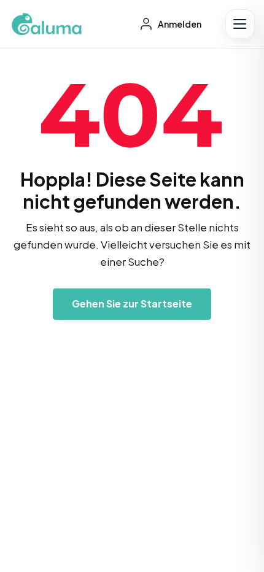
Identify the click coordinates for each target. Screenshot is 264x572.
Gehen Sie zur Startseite (132, 303)
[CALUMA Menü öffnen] (240, 24)
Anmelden (179, 23)
